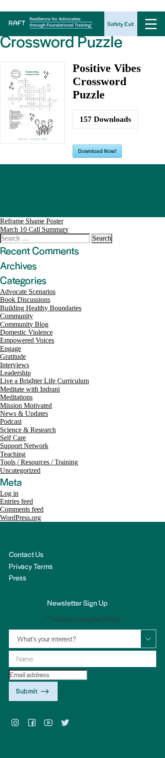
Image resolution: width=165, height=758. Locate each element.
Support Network (24, 445)
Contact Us (26, 554)
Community (16, 316)
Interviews (14, 365)
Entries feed (16, 501)
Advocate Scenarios (27, 291)
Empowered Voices (27, 340)
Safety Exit (120, 23)
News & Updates (24, 413)
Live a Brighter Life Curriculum (44, 381)
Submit (26, 690)
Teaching (13, 454)
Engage (10, 348)
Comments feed (22, 509)
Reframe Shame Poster (31, 221)
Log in (9, 493)
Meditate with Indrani (30, 389)
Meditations (16, 397)
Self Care (13, 437)
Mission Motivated (26, 405)
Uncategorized (20, 470)
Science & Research (28, 430)
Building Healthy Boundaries (40, 308)
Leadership (15, 373)
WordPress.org (20, 517)
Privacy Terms (31, 566)
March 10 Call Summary (34, 229)
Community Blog (24, 324)
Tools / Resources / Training (39, 462)
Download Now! (97, 151)
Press (17, 577)
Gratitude (13, 356)
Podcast (11, 421)
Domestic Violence (26, 332)
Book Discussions (25, 299)
